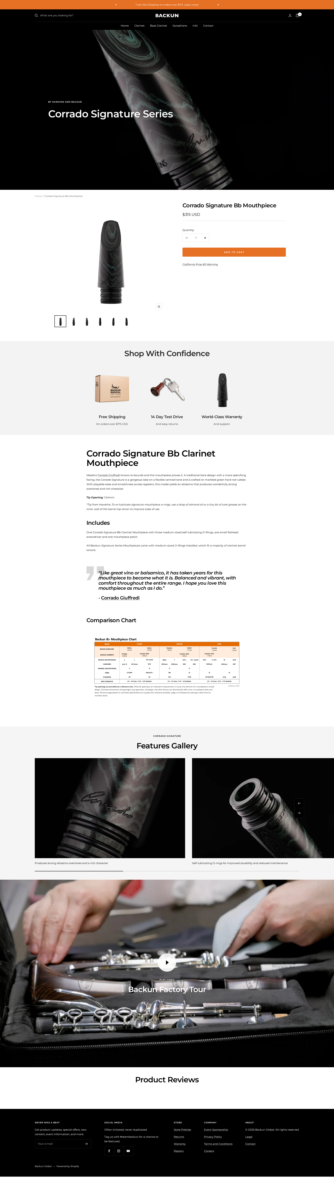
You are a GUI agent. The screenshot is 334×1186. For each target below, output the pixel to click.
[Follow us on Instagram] (119, 1151)
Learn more (177, 4)
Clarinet (139, 25)
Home (125, 25)
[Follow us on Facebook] (109, 1151)
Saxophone (180, 25)
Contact (208, 25)
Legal (248, 1136)
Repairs (179, 1151)
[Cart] (297, 15)
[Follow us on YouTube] (128, 1151)
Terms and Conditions (218, 1144)
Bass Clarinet (158, 25)
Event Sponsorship (216, 1129)
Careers (209, 1151)
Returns (179, 1136)
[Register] (86, 1144)
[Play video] (167, 962)
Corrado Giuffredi (109, 475)
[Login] (290, 15)
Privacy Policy (213, 1136)
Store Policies (182, 1129)
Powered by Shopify (68, 1166)
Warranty (180, 1144)
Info (195, 25)
